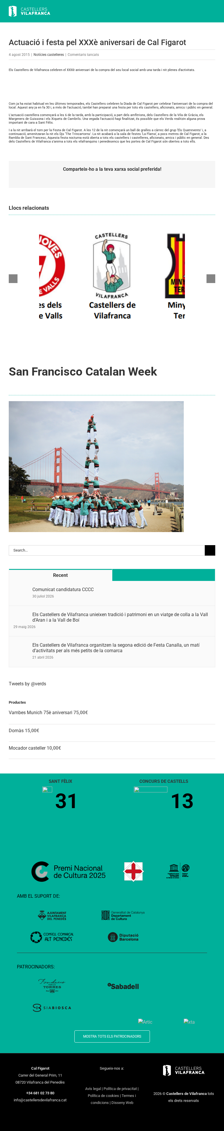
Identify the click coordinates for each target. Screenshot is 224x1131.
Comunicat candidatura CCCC (63, 589)
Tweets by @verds (27, 684)
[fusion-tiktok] (119, 1079)
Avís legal (93, 1088)
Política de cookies (103, 1095)
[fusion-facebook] (89, 1079)
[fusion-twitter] (97, 1079)
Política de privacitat (120, 1088)
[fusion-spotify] (127, 1079)
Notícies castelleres (49, 55)
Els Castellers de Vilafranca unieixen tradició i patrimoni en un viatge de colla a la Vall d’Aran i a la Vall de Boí (120, 617)
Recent (60, 575)
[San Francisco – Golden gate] (96, 403)
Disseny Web (122, 1102)
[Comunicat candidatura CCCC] (21, 590)
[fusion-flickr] (134, 1079)
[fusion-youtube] (112, 1079)
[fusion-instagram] (104, 1079)
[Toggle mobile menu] (213, 12)
